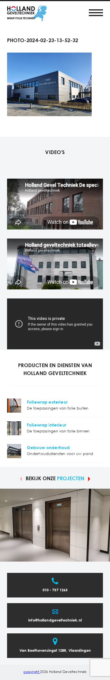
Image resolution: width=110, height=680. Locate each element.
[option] (55, 525)
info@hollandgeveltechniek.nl (55, 620)
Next (89, 478)
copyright (31, 671)
